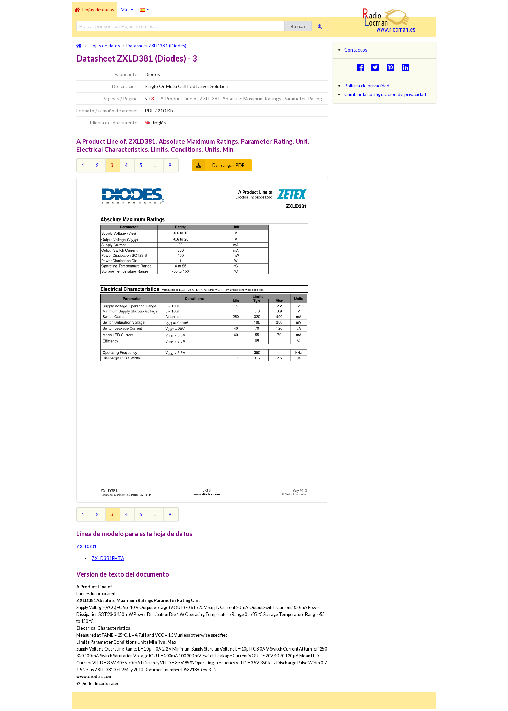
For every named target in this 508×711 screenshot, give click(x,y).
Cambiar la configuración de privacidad (385, 94)
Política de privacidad (366, 85)
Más (129, 7)
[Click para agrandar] (202, 340)
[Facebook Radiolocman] (362, 67)
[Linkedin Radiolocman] (407, 67)
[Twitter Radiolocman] (377, 67)
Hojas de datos (98, 9)
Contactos (355, 50)
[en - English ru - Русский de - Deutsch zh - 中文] (144, 9)
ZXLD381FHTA (108, 558)
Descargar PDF (228, 165)
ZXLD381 (86, 546)
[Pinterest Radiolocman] (392, 67)
